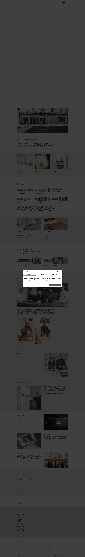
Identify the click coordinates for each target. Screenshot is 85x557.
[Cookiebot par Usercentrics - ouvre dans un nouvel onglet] (57, 271)
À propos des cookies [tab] (55, 274)
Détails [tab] (42, 274)
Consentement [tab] (29, 274)
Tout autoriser (55, 285)
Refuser (42, 285)
